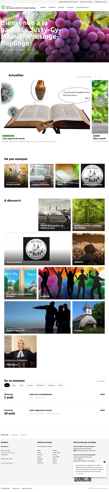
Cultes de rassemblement (40, 394)
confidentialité (79, 473)
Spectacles (51, 385)
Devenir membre (27, 488)
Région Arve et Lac (101, 2)
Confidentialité (5, 488)
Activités (61, 7)
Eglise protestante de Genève (68, 2)
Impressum (16, 488)
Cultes (21, 385)
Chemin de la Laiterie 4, (8, 452)
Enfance (60, 385)
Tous (7, 385)
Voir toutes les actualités (84, 77)
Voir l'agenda (101, 381)
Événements (40, 385)
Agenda (43, 7)
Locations (70, 7)
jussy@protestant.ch (7, 463)
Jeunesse (30, 385)
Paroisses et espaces (86, 2)
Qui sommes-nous (82, 7)
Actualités (52, 7)
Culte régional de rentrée (40, 410)
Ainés (14, 385)
